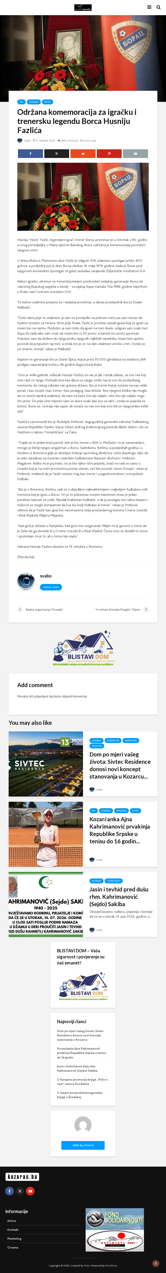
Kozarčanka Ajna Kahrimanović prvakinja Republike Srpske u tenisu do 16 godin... (119, 830)
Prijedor (97, 746)
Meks (87, 1265)
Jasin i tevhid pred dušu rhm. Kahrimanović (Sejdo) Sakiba (118, 896)
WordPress (111, 1265)
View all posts (51, 587)
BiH (21, 102)
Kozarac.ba (113, 740)
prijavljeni (41, 696)
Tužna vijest (113, 881)
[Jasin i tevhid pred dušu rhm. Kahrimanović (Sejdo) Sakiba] (46, 904)
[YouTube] (30, 1191)
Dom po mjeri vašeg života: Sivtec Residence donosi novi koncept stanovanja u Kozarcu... (120, 765)
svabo (27, 140)
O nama (12, 1247)
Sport (47, 102)
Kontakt (12, 1230)
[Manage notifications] (155, 1263)
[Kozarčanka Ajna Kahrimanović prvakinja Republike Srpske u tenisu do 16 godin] (46, 834)
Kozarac (33, 102)
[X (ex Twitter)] (20, 1191)
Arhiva (11, 1221)
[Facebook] (9, 1191)
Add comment (69, 140)
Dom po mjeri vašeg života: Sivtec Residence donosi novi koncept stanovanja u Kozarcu (80, 1035)
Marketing (131, 740)
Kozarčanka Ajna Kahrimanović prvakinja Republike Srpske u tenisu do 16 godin (81, 1053)
